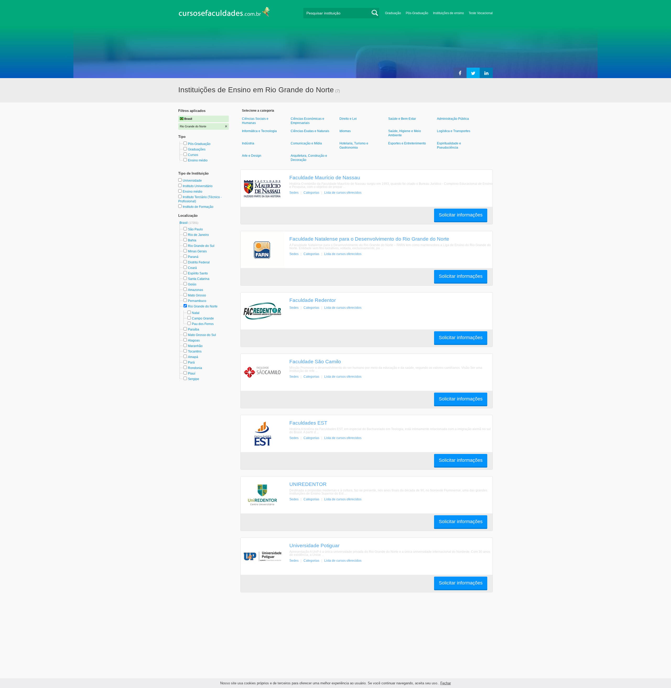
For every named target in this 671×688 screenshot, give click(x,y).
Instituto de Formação (198, 207)
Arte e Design (251, 156)
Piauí (191, 373)
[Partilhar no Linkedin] (486, 73)
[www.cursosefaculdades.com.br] (224, 12)
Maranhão (195, 346)
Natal (195, 313)
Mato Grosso (197, 295)
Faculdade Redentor (312, 300)
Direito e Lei (348, 119)
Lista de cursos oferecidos (342, 192)
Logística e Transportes (453, 131)
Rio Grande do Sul (201, 246)
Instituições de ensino (448, 13)
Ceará (192, 268)
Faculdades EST (308, 423)
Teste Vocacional (481, 13)
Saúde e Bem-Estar (402, 119)
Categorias (311, 192)
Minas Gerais (197, 251)
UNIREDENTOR (308, 484)
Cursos (193, 155)
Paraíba (193, 329)
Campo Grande (203, 318)
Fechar (445, 683)
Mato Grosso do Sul (202, 335)
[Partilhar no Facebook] (460, 73)
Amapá (193, 357)
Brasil (184, 223)
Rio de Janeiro (198, 235)
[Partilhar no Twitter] (473, 73)
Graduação (393, 13)
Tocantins (195, 351)
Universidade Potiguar (314, 545)
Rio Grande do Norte (203, 306)
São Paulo (195, 229)
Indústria (248, 143)
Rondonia (195, 368)
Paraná (193, 257)
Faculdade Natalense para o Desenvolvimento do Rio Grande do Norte (369, 239)
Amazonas (195, 290)
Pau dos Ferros (203, 324)
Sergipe (193, 379)
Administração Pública (453, 119)
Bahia (192, 240)
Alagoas (194, 340)
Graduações (196, 149)
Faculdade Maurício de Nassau (324, 177)
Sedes (294, 192)
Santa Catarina (198, 279)
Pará (191, 362)
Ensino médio (198, 160)
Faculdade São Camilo (315, 361)
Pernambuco (197, 301)
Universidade (192, 180)
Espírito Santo (198, 273)
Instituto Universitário (198, 186)
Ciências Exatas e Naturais (310, 131)
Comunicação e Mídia (306, 143)
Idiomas (345, 131)
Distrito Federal (199, 262)
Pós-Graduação (417, 13)
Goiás (192, 284)
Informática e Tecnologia (259, 131)
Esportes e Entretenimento (407, 143)
